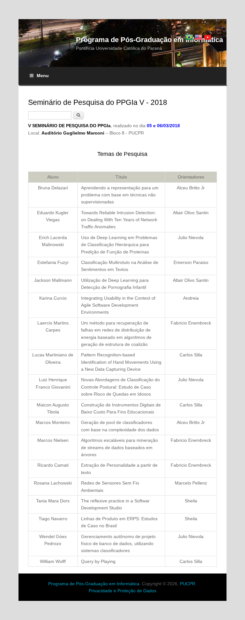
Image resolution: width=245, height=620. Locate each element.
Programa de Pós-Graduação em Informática (93, 583)
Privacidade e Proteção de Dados (122, 590)
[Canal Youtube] (208, 37)
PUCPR (187, 583)
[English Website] (198, 37)
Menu (43, 75)
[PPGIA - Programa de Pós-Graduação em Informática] (189, 37)
